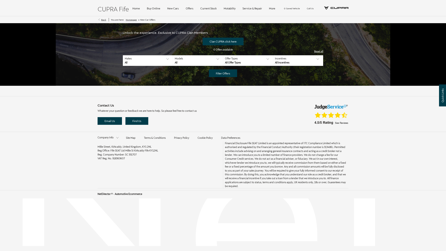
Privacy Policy (181, 137)
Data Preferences (230, 137)
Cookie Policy (205, 137)
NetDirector (104, 193)
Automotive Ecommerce (128, 193)
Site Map (131, 137)
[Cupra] (336, 8)
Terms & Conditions (155, 137)
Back (103, 19)
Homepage (131, 19)
